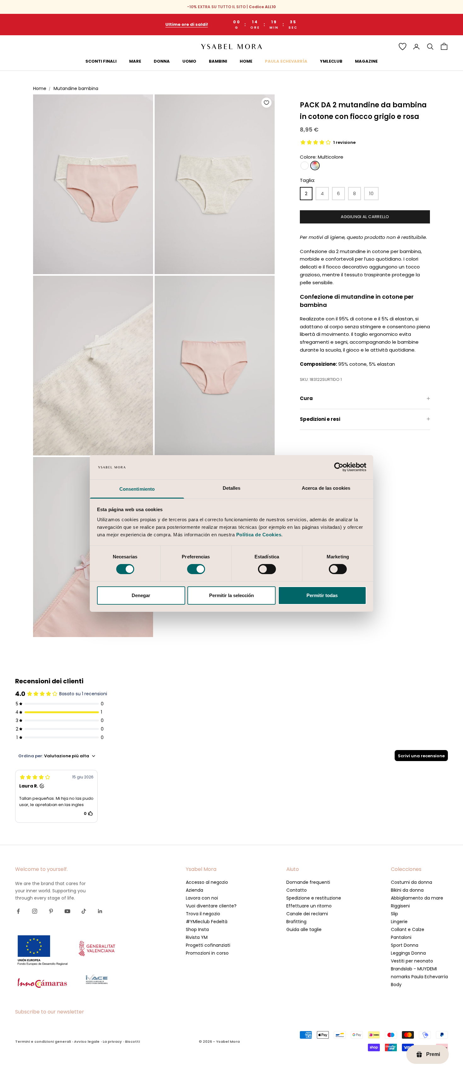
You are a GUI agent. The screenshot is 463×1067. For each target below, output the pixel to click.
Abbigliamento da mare (417, 898)
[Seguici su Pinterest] (51, 911)
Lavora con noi (202, 898)
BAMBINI (218, 61)
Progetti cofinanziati (208, 945)
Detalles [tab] (232, 488)
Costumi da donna (411, 882)
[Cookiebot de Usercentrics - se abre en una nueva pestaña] (338, 467)
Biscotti (132, 1041)
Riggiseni (400, 906)
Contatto (296, 890)
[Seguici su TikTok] (84, 911)
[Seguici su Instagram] (34, 911)
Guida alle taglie (304, 929)
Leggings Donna (408, 953)
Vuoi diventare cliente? (211, 906)
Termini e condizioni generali (43, 1041)
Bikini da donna (407, 890)
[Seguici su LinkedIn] (100, 911)
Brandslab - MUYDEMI (414, 969)
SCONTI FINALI (101, 61)
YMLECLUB (331, 61)
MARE (135, 61)
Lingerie (399, 921)
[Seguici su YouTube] (67, 911)
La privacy (112, 1041)
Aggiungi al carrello (365, 216)
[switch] (196, 569)
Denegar (141, 595)
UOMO (189, 61)
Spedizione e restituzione (313, 898)
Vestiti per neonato (412, 961)
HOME (246, 61)
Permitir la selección (231, 595)
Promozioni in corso (207, 953)
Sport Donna (404, 945)
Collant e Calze (407, 929)
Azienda (194, 890)
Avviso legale (87, 1041)
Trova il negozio (203, 914)
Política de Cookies (259, 534)
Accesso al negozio (207, 882)
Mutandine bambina (76, 88)
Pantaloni (401, 937)
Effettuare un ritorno (309, 906)
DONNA (162, 61)
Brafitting (296, 921)
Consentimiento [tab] (137, 489)
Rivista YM (197, 937)
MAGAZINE (366, 61)
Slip (394, 914)
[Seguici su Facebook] (18, 911)
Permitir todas (322, 595)
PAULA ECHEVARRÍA (286, 61)
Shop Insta (197, 929)
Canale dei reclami (307, 914)
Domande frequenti (308, 882)
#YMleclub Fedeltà (206, 921)
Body (396, 984)
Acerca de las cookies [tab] (326, 488)
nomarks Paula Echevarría (419, 977)
